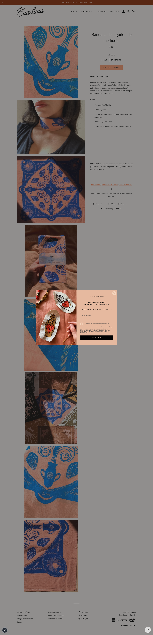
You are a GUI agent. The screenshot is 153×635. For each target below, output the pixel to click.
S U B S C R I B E (97, 338)
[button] (5, 630)
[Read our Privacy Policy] (111, 327)
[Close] (114, 293)
